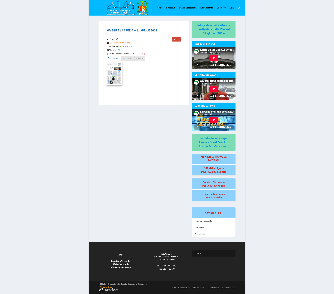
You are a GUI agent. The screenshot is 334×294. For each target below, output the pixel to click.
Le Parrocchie (206, 8)
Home (159, 8)
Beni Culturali (200, 234)
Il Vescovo (170, 8)
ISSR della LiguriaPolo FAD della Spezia (213, 170)
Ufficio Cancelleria (120, 264)
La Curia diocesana (187, 8)
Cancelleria (199, 227)
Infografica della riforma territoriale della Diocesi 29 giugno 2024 (213, 29)
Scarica (176, 39)
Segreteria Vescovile (203, 221)
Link (232, 8)
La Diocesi (221, 8)
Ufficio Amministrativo (120, 267)
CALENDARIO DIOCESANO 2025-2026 (214, 159)
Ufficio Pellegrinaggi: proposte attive (214, 195)
